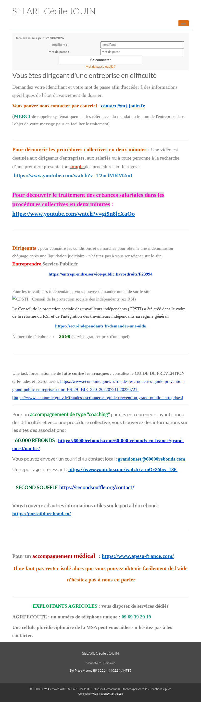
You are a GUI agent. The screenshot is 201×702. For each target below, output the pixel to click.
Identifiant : (58, 45)
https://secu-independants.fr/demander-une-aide (100, 326)
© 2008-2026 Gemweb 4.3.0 (48, 689)
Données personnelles (135, 689)
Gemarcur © (112, 689)
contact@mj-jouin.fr (123, 105)
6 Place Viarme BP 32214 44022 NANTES (101, 670)
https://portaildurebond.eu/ (41, 513)
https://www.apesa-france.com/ (138, 556)
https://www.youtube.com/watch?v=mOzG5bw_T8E (122, 469)
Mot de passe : (59, 52)
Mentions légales (161, 689)
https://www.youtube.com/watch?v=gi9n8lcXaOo (73, 214)
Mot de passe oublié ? (100, 66)
